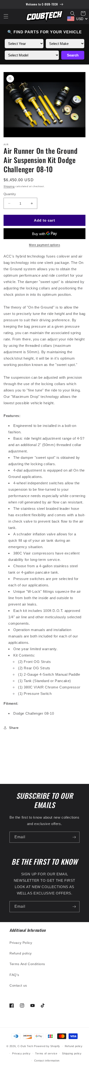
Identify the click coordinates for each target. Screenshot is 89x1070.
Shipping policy (72, 1053)
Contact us (18, 985)
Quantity (10, 194)
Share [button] (14, 728)
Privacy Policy (20, 943)
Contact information (47, 1060)
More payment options (44, 245)
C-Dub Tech (25, 1046)
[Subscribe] (74, 837)
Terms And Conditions (27, 964)
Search (73, 55)
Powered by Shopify (47, 1046)
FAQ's (14, 975)
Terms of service (46, 1053)
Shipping (9, 186)
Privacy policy (21, 1053)
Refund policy (20, 953)
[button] (6, 16)
